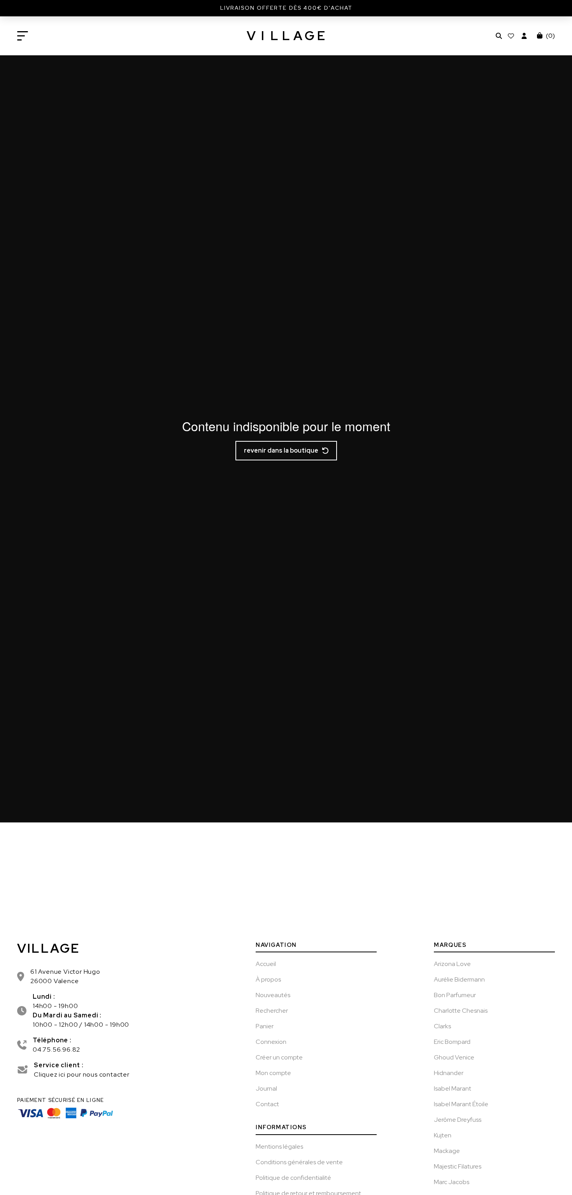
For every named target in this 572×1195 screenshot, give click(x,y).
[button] (22, 35)
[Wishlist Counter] (512, 36)
